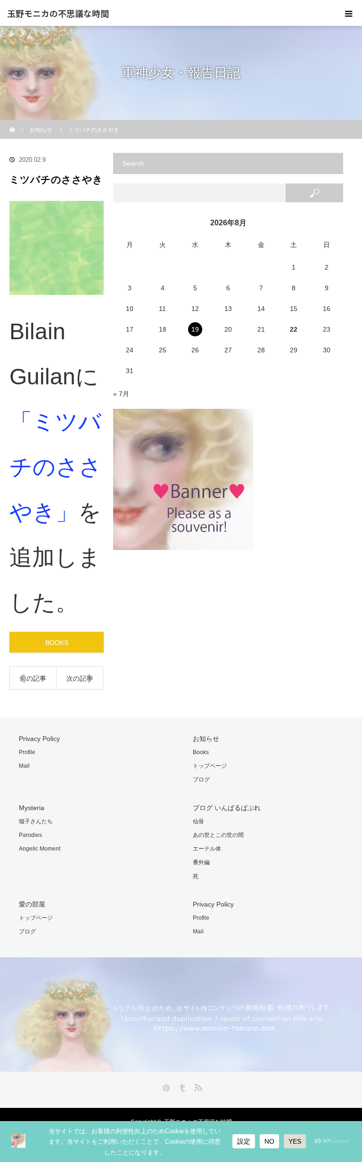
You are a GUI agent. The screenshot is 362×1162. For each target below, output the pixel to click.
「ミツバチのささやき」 (55, 467)
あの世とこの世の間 (218, 835)
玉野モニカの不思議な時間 (58, 13)
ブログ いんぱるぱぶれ (227, 808)
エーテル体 (207, 848)
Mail (24, 766)
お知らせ (206, 738)
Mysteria (31, 808)
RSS (197, 1086)
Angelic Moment (39, 848)
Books (201, 752)
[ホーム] (12, 123)
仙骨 (198, 821)
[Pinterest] (165, 1086)
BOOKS (56, 642)
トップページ (210, 766)
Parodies (30, 835)
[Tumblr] (181, 1086)
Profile (27, 752)
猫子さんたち (36, 821)
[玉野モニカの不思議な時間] (181, 1066)
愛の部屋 (32, 904)
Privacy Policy (39, 738)
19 (195, 329)
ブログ (201, 779)
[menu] (349, 13)
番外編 (201, 862)
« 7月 (121, 394)
